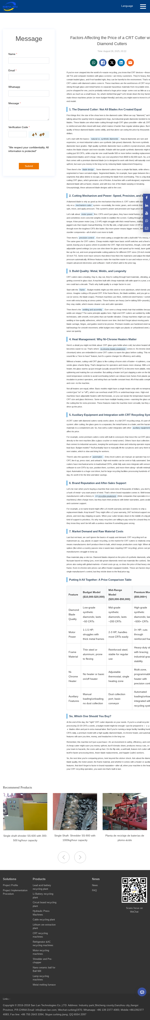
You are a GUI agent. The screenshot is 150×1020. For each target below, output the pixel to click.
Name (12, 54)
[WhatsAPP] (146, 220)
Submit (29, 166)
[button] (80, 857)
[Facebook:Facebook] (146, 197)
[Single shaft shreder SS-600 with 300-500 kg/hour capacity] (33, 829)
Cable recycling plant (44, 919)
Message (14, 103)
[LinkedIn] (146, 205)
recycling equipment (107, 496)
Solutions (9, 879)
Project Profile (10, 885)
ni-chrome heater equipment (112, 349)
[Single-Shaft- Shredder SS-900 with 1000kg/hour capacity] (83, 829)
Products (39, 879)
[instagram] (146, 213)
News (96, 879)
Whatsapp (14, 86)
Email (12, 70)
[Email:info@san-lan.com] (146, 228)
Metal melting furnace (44, 984)
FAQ (94, 890)
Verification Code (19, 127)
